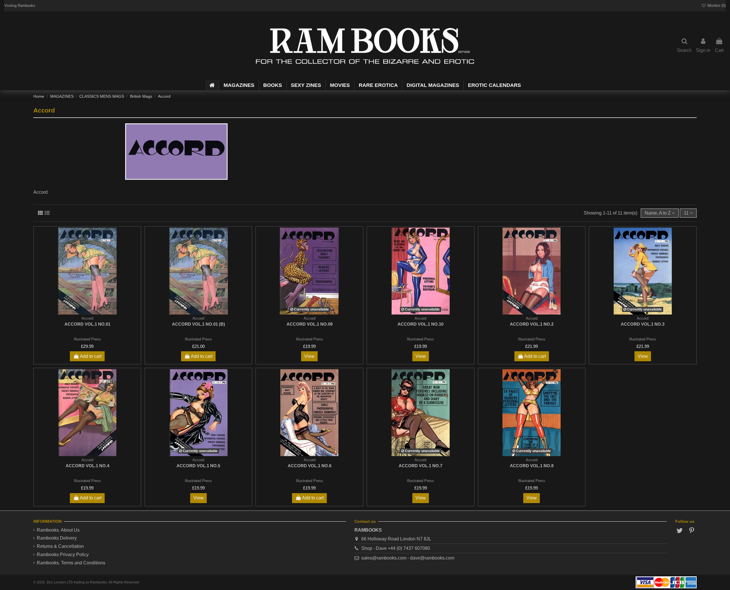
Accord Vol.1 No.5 (198, 465)
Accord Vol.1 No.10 (420, 324)
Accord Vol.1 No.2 (531, 324)
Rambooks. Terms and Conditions (71, 562)
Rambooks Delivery (57, 538)
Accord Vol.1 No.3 (642, 324)
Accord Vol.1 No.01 (87, 324)
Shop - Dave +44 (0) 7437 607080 (395, 548)
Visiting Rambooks (19, 5)
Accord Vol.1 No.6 (309, 465)
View (309, 356)
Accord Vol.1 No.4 (87, 465)
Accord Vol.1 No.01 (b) (198, 324)
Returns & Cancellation (60, 546)
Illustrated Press (87, 339)
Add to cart (91, 356)
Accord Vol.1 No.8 (531, 465)
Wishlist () (716, 5)
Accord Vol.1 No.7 (420, 465)
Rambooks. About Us (58, 530)
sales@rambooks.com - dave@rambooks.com (407, 558)
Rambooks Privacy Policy (63, 554)
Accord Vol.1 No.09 (309, 324)
